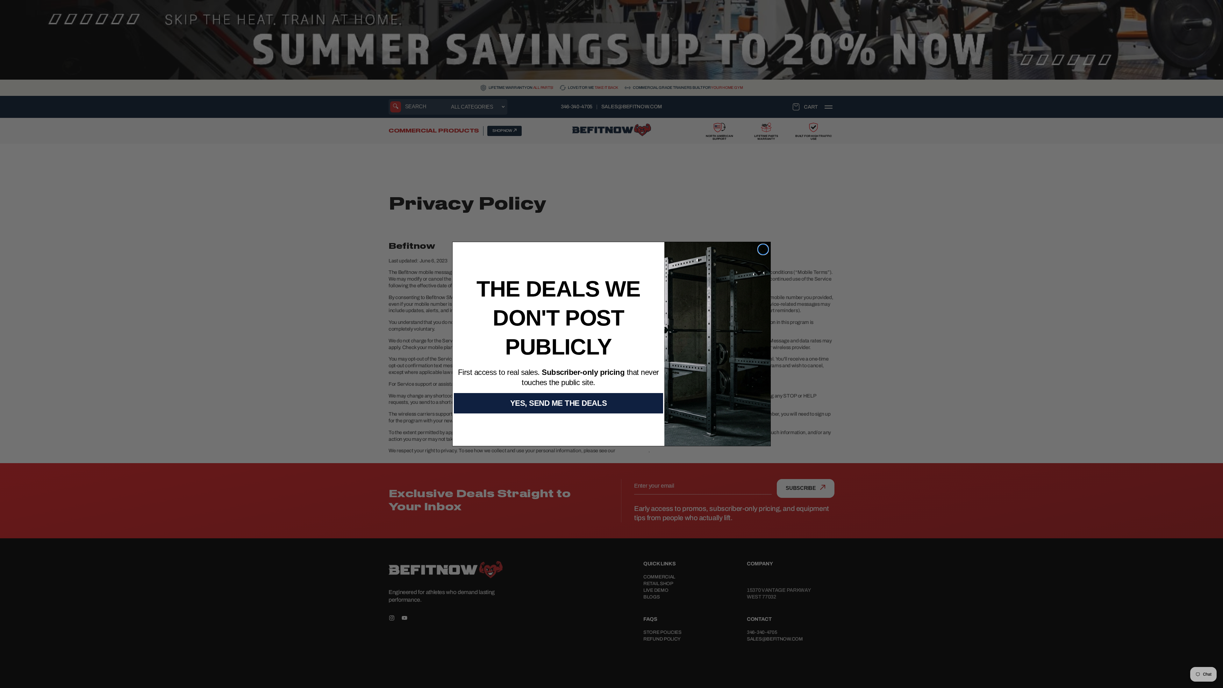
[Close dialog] (763, 249)
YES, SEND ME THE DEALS (558, 403)
